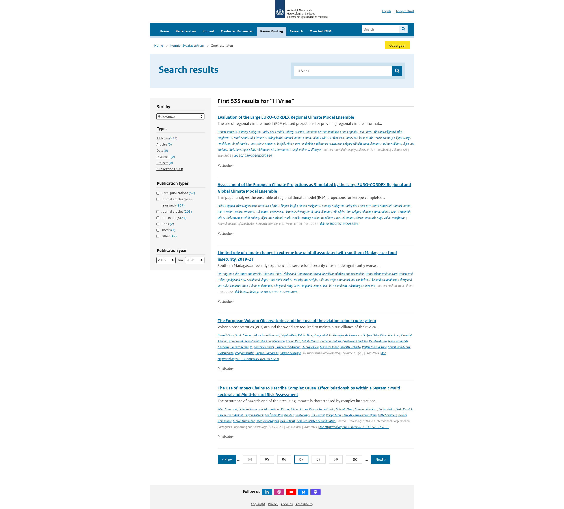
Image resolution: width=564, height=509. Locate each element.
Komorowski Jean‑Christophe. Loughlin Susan (257, 341)
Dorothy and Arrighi (305, 280)
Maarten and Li (239, 286)
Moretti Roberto (350, 347)
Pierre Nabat (226, 212)
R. (251, 347)
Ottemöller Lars (389, 335)
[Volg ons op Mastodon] (315, 492)
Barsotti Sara (226, 335)
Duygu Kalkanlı (254, 415)
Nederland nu (185, 31)
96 (284, 459)
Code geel (397, 45)
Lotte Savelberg (387, 415)
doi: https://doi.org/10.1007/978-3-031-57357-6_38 (354, 427)
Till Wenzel (318, 415)
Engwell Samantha (267, 353)
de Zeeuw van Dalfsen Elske (362, 335)
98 (318, 459)
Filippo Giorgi (402, 138)
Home (164, 31)
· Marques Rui (310, 347)
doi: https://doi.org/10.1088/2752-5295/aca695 (266, 292)
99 (336, 459)
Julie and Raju (327, 280)
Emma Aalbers (312, 138)
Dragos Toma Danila (321, 409)
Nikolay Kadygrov (249, 132)
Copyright (258, 504)
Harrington (225, 274)
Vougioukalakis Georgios (329, 335)
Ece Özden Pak (274, 415)
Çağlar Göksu (386, 409)
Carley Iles (268, 132)
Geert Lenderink (303, 144)
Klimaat (208, 31)
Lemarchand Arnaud (287, 347)
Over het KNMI (321, 31)
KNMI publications (178, 193)
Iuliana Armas (299, 409)
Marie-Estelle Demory (379, 138)
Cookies (287, 504)
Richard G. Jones (246, 144)
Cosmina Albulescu (366, 409)
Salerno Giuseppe (290, 353)
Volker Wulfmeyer (310, 150)
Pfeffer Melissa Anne (374, 347)
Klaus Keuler (265, 144)
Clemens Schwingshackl (268, 138)
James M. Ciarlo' (268, 206)
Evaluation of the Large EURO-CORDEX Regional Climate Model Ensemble (286, 117)
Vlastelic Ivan (226, 353)
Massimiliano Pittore (276, 409)
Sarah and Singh (257, 280)
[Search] (403, 29)
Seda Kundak (404, 409)
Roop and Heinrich (280, 280)
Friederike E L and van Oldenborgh (341, 286)
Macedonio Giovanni (266, 335)
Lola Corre (364, 132)
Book (167, 224)
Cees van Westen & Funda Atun (316, 421)
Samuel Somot (293, 138)
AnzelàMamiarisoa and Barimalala (343, 274)
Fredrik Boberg (284, 132)
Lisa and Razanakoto (384, 280)
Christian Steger (238, 150)
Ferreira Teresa (239, 347)
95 (267, 459)
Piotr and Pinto (272, 274)
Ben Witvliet (287, 421)
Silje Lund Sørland (271, 218)
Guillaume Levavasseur (328, 144)
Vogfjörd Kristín (244, 353)
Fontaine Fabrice (264, 347)
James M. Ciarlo (355, 138)
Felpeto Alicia (288, 335)
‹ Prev (227, 459)
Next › (380, 459)
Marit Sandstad (243, 138)
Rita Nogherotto (246, 206)
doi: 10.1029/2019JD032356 (339, 223)
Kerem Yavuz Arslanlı (230, 415)
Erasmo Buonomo (306, 132)
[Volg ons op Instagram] (279, 492)
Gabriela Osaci (344, 409)
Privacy (273, 504)
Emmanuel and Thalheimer (353, 280)
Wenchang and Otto (306, 286)
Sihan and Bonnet (261, 286)
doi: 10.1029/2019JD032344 (253, 155)
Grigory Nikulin (352, 144)
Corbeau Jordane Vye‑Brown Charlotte (344, 341)
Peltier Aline (305, 335)
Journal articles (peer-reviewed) (177, 202)
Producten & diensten (237, 31)
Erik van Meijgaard (384, 132)
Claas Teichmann (259, 150)
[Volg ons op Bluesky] (303, 492)
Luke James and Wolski (247, 274)
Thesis (168, 230)
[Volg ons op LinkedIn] (267, 492)
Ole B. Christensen (333, 138)
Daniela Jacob (226, 144)
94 (250, 459)
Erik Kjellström (283, 144)
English (386, 11)
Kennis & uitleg (271, 31)
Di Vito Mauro (378, 341)
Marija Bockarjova (267, 421)
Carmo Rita (293, 341)
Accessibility (304, 504)
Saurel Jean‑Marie (399, 347)
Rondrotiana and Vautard (381, 274)
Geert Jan (369, 286)
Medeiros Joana (329, 347)
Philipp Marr (333, 415)
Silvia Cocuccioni (227, 409)
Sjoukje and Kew (236, 280)
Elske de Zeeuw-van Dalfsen (359, 415)
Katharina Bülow (328, 132)
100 (354, 459)
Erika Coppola (348, 132)
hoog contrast (405, 11)
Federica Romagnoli (251, 409)
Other (169, 236)
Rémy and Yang (282, 286)
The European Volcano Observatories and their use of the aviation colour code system (297, 320)
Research (296, 31)
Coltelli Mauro (310, 341)
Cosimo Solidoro (391, 144)
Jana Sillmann (371, 144)
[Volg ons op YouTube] (291, 492)
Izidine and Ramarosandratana (302, 274)
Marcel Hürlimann (244, 421)
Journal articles (176, 211)
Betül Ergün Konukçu (297, 415)
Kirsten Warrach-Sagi (284, 150)
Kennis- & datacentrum (187, 45)
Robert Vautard (227, 132)
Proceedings (173, 218)
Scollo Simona (244, 335)
